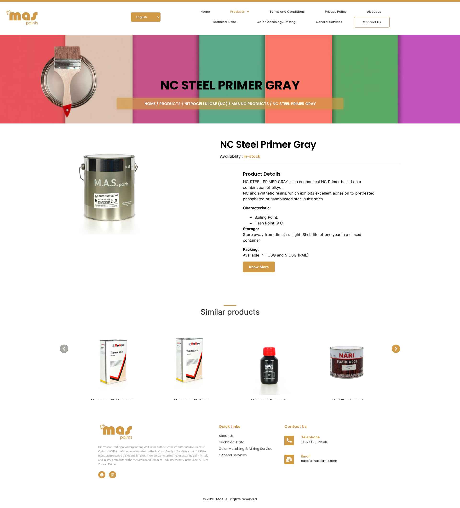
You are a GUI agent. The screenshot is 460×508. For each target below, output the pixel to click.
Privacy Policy (336, 11)
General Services (329, 22)
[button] (240, 11)
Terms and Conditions (287, 11)
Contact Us (372, 22)
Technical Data (224, 22)
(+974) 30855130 (314, 442)
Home (205, 11)
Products (237, 11)
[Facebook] (101, 474)
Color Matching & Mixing (276, 22)
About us (374, 11)
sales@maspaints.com (319, 460)
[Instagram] (112, 474)
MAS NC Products (250, 103)
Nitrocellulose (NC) (206, 103)
